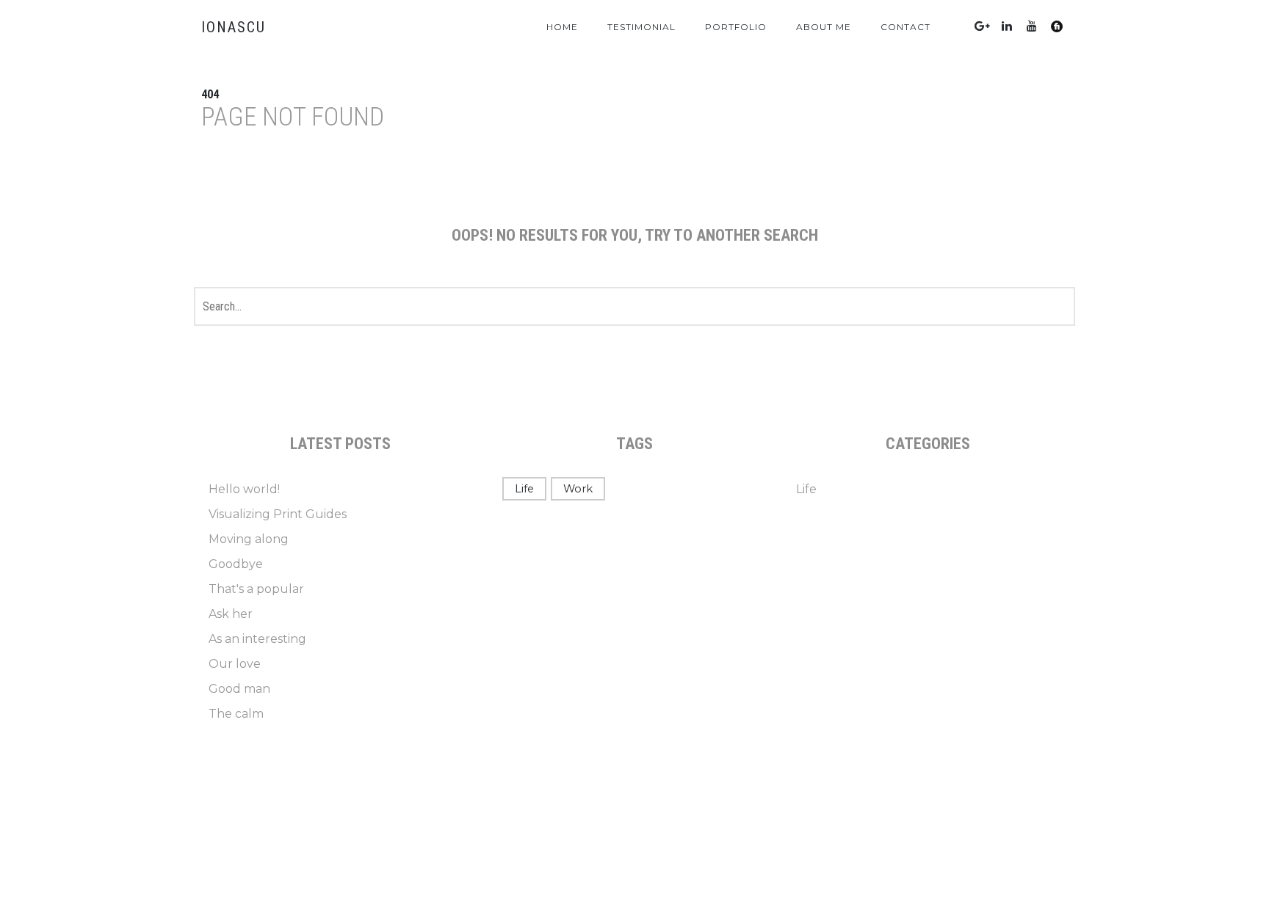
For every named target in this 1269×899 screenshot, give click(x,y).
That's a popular (256, 589)
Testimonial (641, 26)
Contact (905, 26)
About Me (823, 26)
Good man (239, 689)
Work (578, 488)
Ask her (231, 614)
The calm (236, 714)
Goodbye (236, 564)
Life (524, 488)
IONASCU (233, 27)
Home (562, 26)
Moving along (249, 539)
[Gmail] (982, 26)
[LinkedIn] (1007, 26)
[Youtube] (1032, 26)
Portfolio (736, 26)
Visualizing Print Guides (278, 514)
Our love (235, 664)
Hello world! (244, 489)
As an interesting (257, 639)
